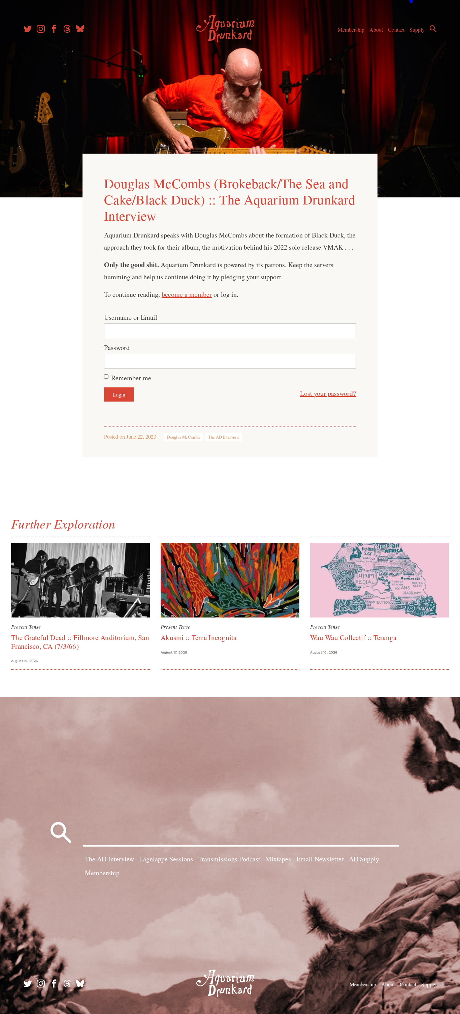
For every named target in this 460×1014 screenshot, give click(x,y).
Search (433, 28)
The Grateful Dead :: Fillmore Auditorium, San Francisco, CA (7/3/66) (80, 642)
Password (117, 347)
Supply (417, 29)
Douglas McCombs (183, 437)
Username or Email (130, 317)
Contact (396, 29)
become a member (187, 294)
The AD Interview (223, 437)
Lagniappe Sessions (166, 858)
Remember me (131, 377)
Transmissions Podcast (229, 858)
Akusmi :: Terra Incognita (199, 637)
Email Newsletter (320, 858)
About (376, 29)
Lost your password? (328, 393)
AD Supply (364, 858)
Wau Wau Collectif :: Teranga (353, 637)
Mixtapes (278, 858)
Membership (351, 29)
